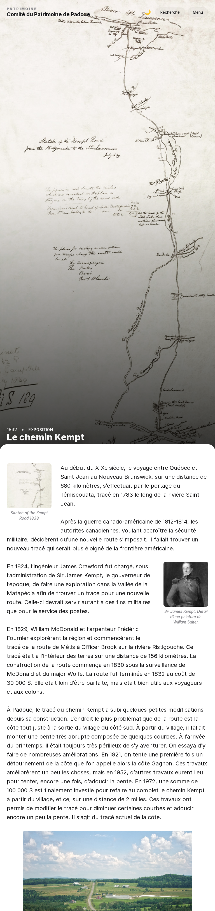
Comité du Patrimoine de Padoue (48, 14)
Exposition (41, 430)
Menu (198, 12)
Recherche (170, 12)
